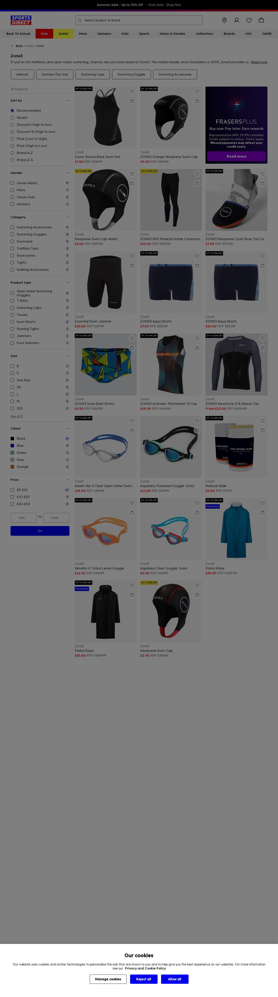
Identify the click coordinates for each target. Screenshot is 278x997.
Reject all (143, 979)
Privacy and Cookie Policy (145, 968)
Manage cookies (108, 979)
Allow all (174, 979)
